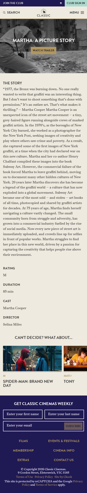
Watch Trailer (43, 50)
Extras (23, 460)
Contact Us (64, 460)
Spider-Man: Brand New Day (28, 383)
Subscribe (73, 426)
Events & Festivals (64, 441)
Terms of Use (24, 477)
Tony (69, 381)
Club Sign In (76, 3)
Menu (74, 12)
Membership (23, 450)
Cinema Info (63, 450)
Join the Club (13, 3)
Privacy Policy (44, 477)
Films (23, 441)
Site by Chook (63, 477)
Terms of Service (46, 485)
